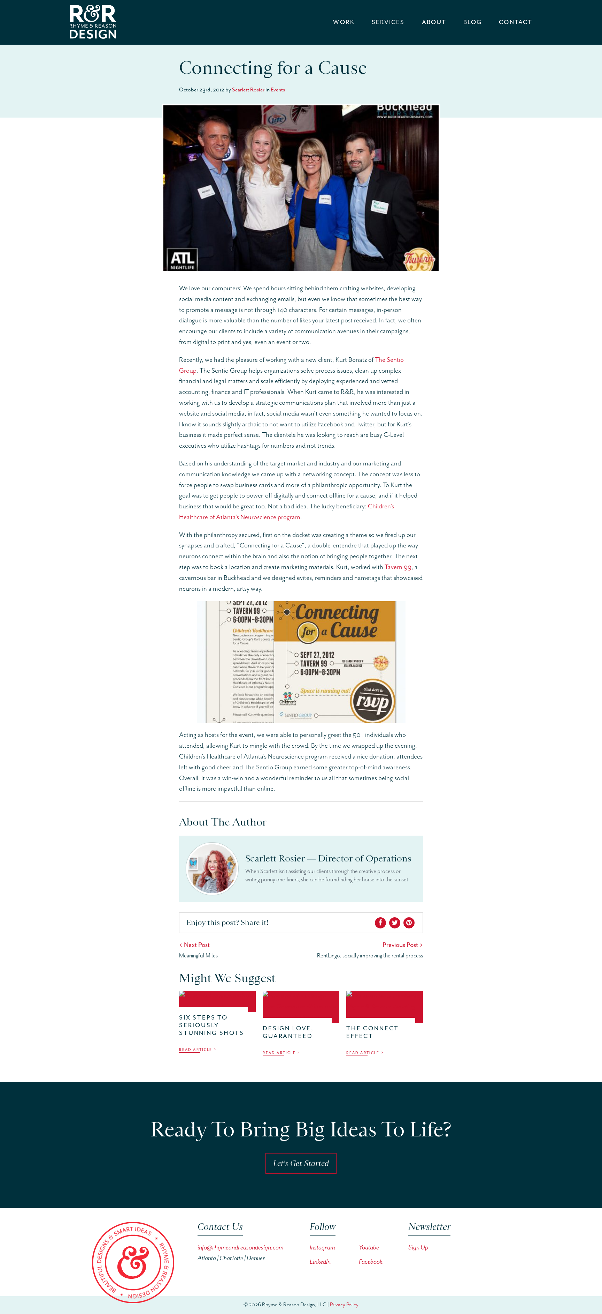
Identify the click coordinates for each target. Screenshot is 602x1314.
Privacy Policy (344, 1305)
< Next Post (194, 945)
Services (388, 22)
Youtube (369, 1248)
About (434, 22)
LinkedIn (320, 1262)
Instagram (322, 1248)
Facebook (371, 1262)
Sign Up (418, 1248)
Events (278, 90)
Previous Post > (403, 945)
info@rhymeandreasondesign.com (241, 1248)
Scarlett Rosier (248, 90)
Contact (515, 22)
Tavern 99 (398, 567)
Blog (472, 22)
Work (343, 22)
